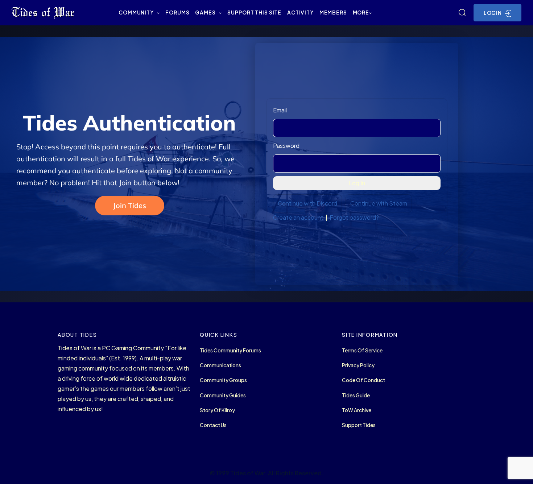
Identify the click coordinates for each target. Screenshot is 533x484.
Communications (220, 365)
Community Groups (223, 380)
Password (286, 145)
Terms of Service (362, 350)
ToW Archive (356, 410)
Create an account (298, 217)
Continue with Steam (378, 203)
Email (280, 110)
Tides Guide (356, 395)
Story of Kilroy (217, 410)
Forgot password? (354, 217)
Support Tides (359, 425)
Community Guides (223, 395)
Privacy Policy (358, 365)
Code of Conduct (363, 380)
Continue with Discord (307, 203)
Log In (357, 183)
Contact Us (213, 425)
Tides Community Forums (230, 350)
